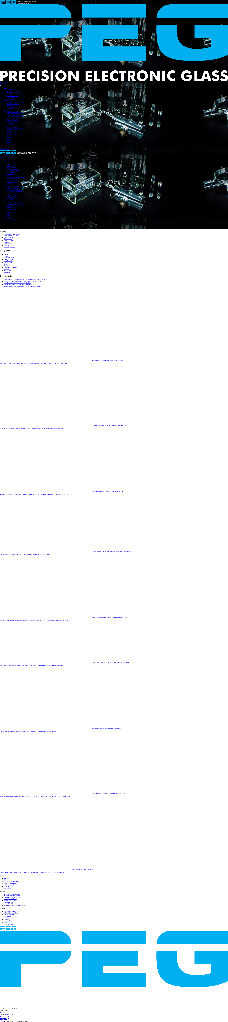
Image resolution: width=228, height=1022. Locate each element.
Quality (9, 139)
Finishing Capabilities (13, 120)
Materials (9, 137)
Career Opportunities (9, 247)
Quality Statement (9, 885)
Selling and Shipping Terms (15, 129)
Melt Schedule (11, 133)
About (5, 88)
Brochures (10, 136)
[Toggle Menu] (0, 85)
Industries (6, 100)
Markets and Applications (14, 92)
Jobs (8, 141)
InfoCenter (7, 126)
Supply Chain (7, 270)
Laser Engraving (11, 121)
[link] (1, 83)
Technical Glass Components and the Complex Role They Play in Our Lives (25, 279)
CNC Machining (12, 123)
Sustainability (7, 272)
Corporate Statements (13, 94)
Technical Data (8, 243)
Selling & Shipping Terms (11, 235)
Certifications (11, 97)
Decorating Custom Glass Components (14, 905)
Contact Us (7, 142)
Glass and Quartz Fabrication (15, 116)
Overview (10, 89)
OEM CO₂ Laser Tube (13, 112)
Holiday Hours (8, 262)
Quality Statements (12, 96)
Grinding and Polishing (13, 118)
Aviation (6, 254)
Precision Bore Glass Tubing (15, 115)
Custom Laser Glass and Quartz (16, 102)
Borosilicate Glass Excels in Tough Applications (17, 283)
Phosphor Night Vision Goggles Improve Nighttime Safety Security (23, 286)
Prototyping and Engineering (15, 113)
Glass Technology (9, 261)
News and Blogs (11, 134)
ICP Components (12, 107)
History (9, 91)
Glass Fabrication (8, 259)
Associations (10, 99)
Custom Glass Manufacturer (15, 128)
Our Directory (11, 144)
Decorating (10, 124)
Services (6, 110)
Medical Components (13, 104)
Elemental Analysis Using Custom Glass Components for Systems (22, 281)
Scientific (6, 269)
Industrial (9, 108)
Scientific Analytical (12, 105)
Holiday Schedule (12, 131)
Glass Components (9, 257)
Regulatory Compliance (10, 267)
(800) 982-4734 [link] (9, 155)
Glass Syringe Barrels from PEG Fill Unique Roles (18, 284)
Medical (6, 265)
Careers (6, 256)
